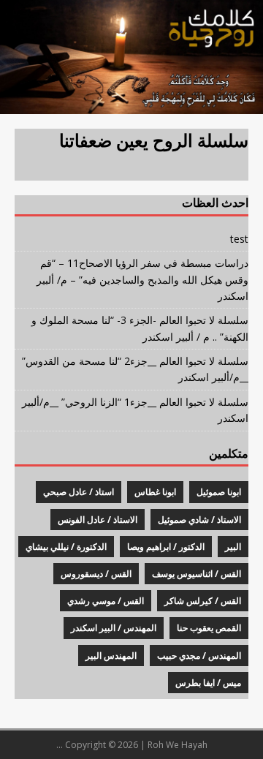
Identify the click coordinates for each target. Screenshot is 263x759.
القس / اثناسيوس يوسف (196, 573)
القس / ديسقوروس (96, 573)
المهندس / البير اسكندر (113, 628)
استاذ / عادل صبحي (78, 492)
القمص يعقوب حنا (209, 628)
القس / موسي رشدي (105, 600)
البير (233, 546)
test (239, 239)
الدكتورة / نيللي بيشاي (66, 546)
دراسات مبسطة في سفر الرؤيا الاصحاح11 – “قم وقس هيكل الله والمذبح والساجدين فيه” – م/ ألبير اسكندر (142, 279)
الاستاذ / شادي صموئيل (199, 519)
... (59, 745)
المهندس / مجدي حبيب (199, 655)
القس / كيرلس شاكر (202, 600)
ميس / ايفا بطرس (208, 682)
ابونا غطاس (155, 492)
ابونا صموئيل (219, 492)
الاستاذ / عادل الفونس (97, 519)
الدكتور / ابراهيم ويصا (166, 546)
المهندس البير (111, 655)
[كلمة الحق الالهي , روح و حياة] (131, 105)
